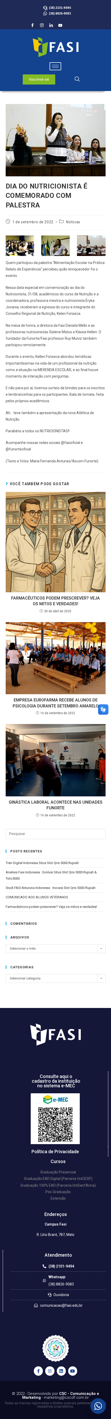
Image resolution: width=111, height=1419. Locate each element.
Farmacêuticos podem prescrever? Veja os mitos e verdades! (55, 601)
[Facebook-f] (38, 1370)
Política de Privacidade (55, 1151)
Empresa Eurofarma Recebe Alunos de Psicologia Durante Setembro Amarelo (56, 703)
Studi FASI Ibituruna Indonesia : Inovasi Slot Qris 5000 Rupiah (51, 888)
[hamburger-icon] (55, 66)
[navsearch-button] (77, 79)
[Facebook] (32, 25)
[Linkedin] (61, 1370)
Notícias (73, 222)
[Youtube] (60, 25)
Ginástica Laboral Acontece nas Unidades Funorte (55, 805)
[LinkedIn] (51, 25)
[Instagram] (42, 25)
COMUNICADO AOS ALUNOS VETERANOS (37, 897)
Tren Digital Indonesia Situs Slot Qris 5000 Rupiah (42, 863)
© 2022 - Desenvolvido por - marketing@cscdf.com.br (55, 1395)
